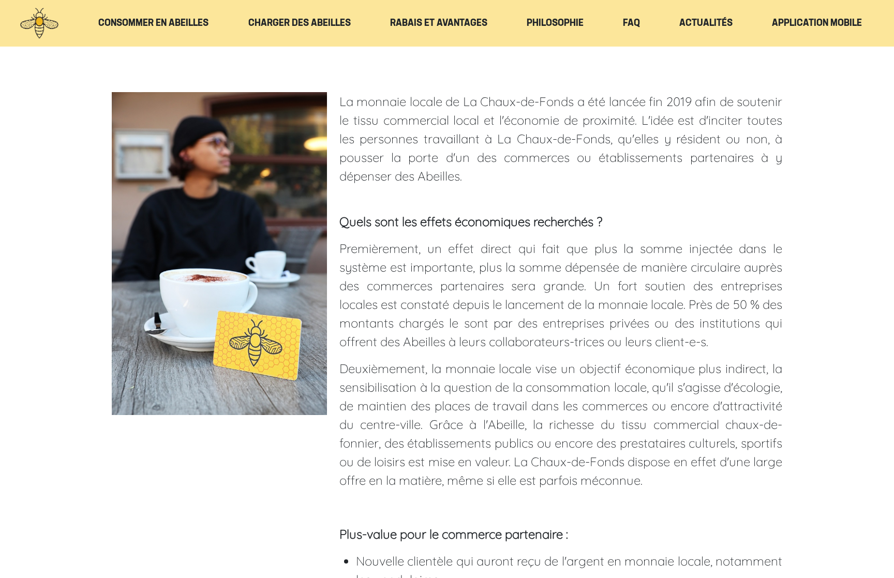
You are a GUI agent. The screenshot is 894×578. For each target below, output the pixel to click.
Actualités (706, 23)
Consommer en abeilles (153, 23)
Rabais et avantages (438, 23)
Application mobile (817, 23)
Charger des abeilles (299, 23)
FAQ (631, 23)
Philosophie (555, 23)
